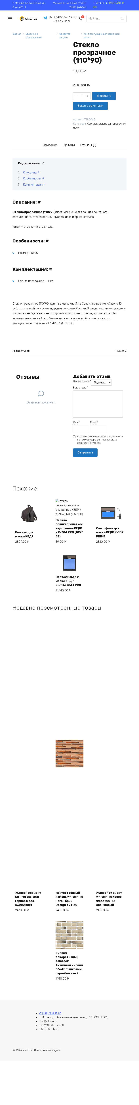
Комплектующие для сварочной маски (102, 35)
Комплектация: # (34, 184)
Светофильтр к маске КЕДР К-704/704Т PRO (68, 581)
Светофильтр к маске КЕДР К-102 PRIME (110, 532)
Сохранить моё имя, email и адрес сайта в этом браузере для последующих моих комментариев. (100, 439)
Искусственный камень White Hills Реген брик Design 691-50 (69, 899)
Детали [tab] (69, 145)
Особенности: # (33, 178)
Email (94, 422)
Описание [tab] (50, 145)
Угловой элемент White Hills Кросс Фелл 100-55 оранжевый (109, 899)
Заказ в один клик (90, 105)
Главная (16, 33)
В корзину (104, 95)
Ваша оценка (82, 381)
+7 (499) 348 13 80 (50, 1013)
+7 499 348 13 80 (64, 19)
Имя (76, 422)
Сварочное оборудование (34, 35)
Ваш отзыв (80, 387)
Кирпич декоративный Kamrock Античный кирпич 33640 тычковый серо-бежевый (69, 963)
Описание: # (31, 172)
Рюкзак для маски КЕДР (24, 534)
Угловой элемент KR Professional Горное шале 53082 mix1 (28, 899)
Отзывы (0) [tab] (88, 145)
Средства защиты (64, 35)
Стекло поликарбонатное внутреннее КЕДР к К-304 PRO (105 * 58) (69, 528)
